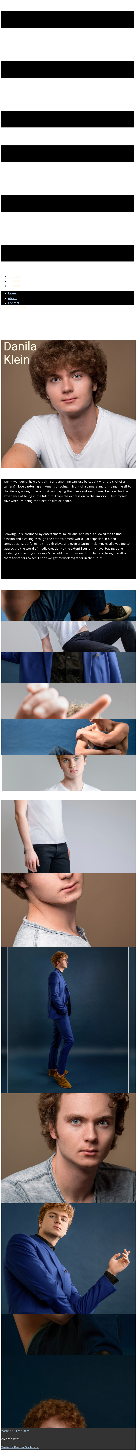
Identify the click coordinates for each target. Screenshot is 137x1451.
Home (15, 276)
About (15, 281)
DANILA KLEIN (15, 307)
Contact (17, 286)
